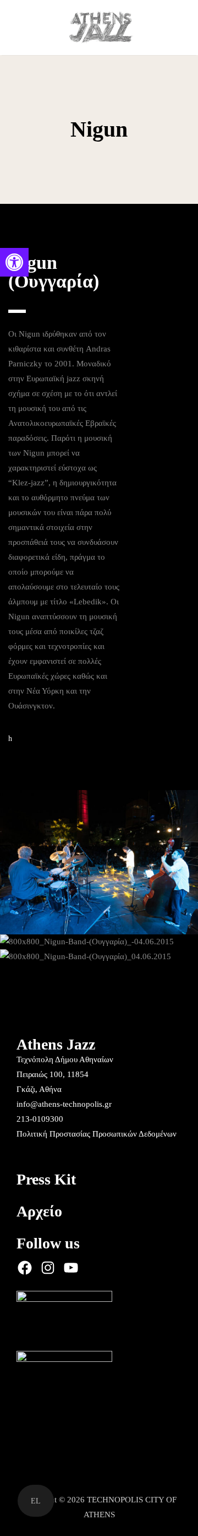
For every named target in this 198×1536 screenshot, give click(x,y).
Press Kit (46, 1179)
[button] (14, 262)
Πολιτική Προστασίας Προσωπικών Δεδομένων (96, 1133)
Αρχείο (39, 1211)
